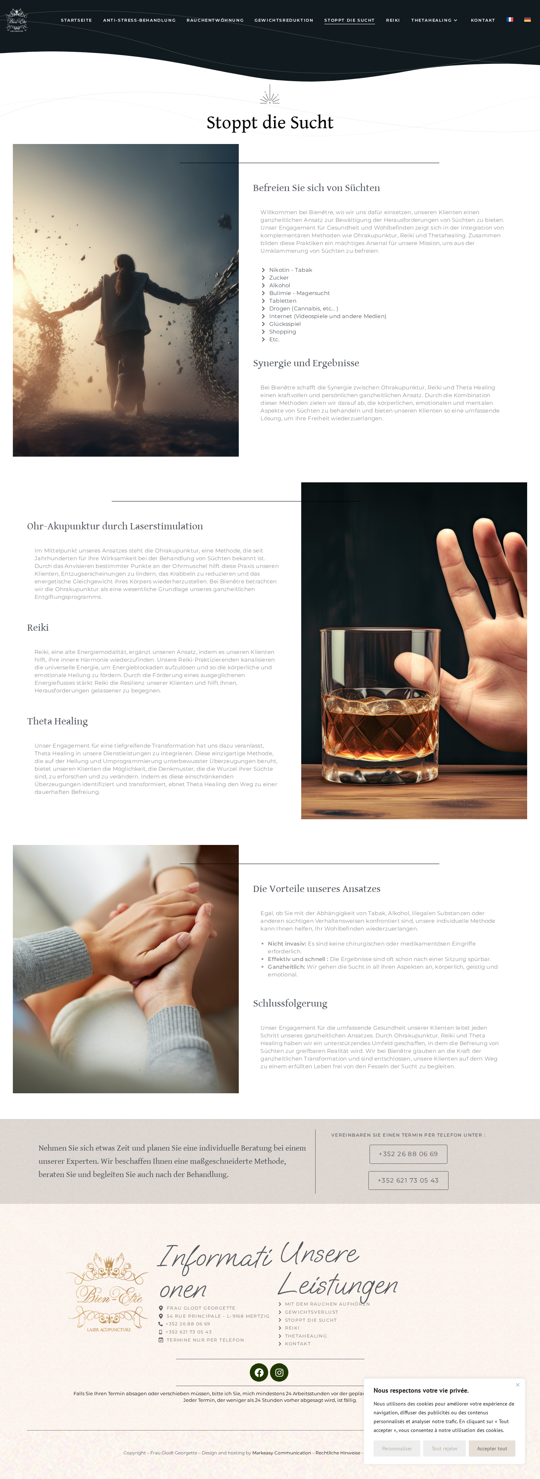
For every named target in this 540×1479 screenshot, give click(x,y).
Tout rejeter (445, 1448)
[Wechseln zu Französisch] (510, 20)
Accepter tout (492, 1448)
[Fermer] (517, 1384)
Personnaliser (397, 1448)
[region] (444, 1421)
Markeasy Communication (281, 1452)
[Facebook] (259, 1372)
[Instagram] (279, 1372)
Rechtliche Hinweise (338, 1452)
